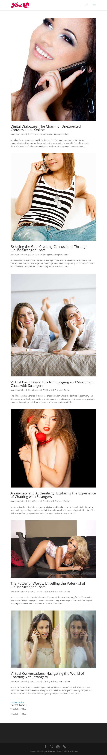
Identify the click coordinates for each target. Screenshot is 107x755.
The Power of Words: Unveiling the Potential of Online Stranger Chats (48, 585)
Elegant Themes (48, 751)
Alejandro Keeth (20, 134)
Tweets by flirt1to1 (19, 709)
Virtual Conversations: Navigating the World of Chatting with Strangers (47, 675)
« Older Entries (17, 702)
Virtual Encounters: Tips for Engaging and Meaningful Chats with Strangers (53, 384)
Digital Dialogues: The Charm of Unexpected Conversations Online (46, 128)
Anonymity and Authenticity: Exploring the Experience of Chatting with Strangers (53, 495)
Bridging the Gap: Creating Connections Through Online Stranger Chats (49, 248)
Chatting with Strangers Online (55, 134)
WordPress (73, 751)
